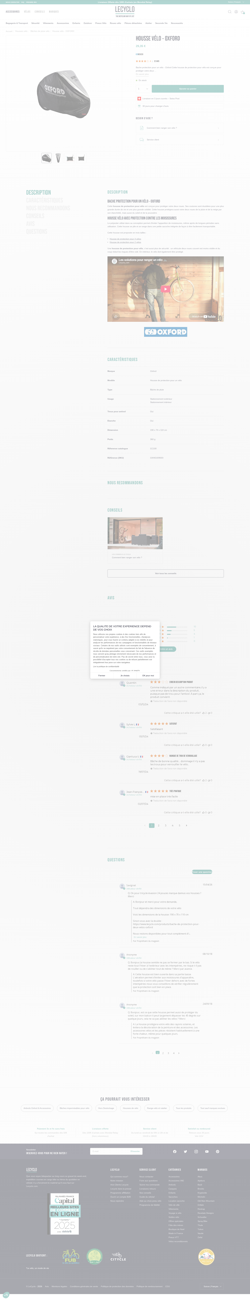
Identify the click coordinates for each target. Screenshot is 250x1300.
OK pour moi (148, 675)
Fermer (101, 675)
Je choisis (125, 675)
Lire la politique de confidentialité (106, 667)
